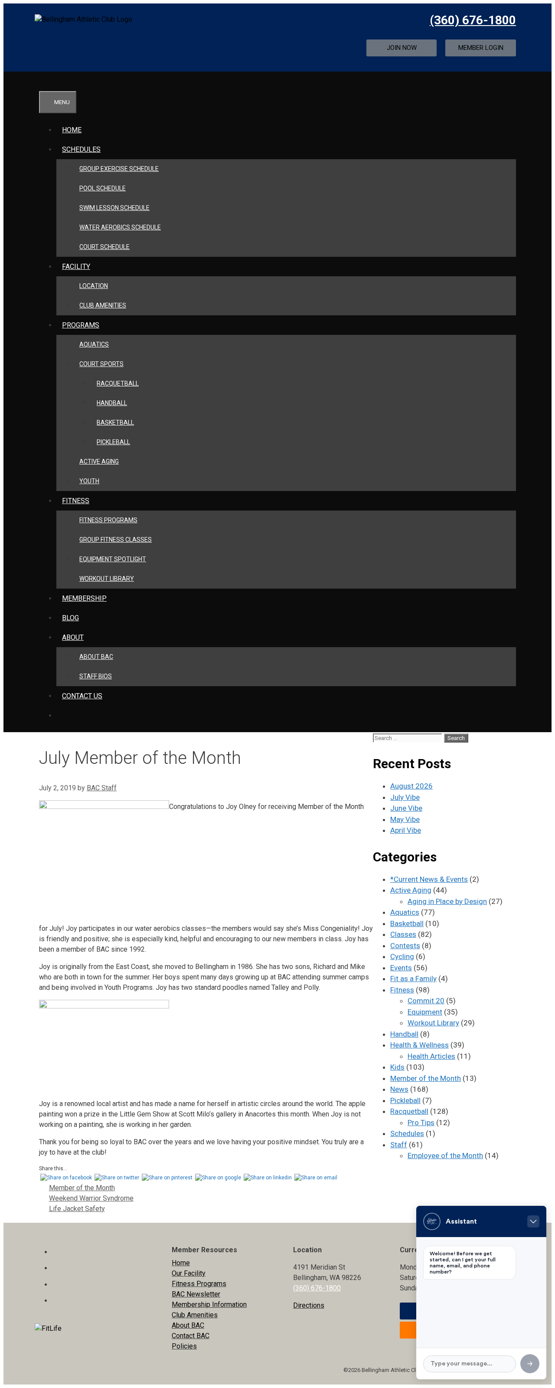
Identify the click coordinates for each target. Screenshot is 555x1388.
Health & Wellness (419, 1045)
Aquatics (94, 344)
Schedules (81, 149)
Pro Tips (421, 1122)
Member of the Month (82, 1188)
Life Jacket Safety (77, 1209)
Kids (397, 1067)
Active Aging (99, 461)
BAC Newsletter (196, 1294)
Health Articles (431, 1056)
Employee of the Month (445, 1155)
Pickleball (113, 442)
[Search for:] (408, 737)
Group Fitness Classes (115, 539)
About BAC (96, 656)
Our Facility (189, 1273)
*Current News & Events (429, 879)
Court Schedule (104, 246)
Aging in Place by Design (447, 901)
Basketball (115, 422)
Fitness (402, 989)
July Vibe (405, 797)
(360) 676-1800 (473, 20)
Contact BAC (190, 1336)
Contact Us (82, 696)
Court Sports (101, 363)
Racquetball (118, 383)
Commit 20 (426, 1000)
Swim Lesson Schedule (114, 207)
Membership (84, 598)
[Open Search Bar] (49, 81)
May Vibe (405, 819)
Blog (70, 618)
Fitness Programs (108, 520)
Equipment (425, 1012)
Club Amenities (102, 305)
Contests (405, 945)
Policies (184, 1346)
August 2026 (411, 786)
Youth (89, 481)
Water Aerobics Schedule (120, 227)
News (399, 1089)
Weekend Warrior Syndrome (91, 1198)
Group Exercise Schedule (119, 168)
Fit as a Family (413, 978)
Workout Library (106, 578)
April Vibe (405, 830)
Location (93, 285)
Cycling (402, 956)
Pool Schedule (102, 188)
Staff (398, 1144)
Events (401, 967)
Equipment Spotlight (112, 559)
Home (72, 130)
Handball (112, 402)
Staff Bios (95, 676)
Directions (308, 1305)
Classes (403, 934)
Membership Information (209, 1304)
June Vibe (406, 808)
